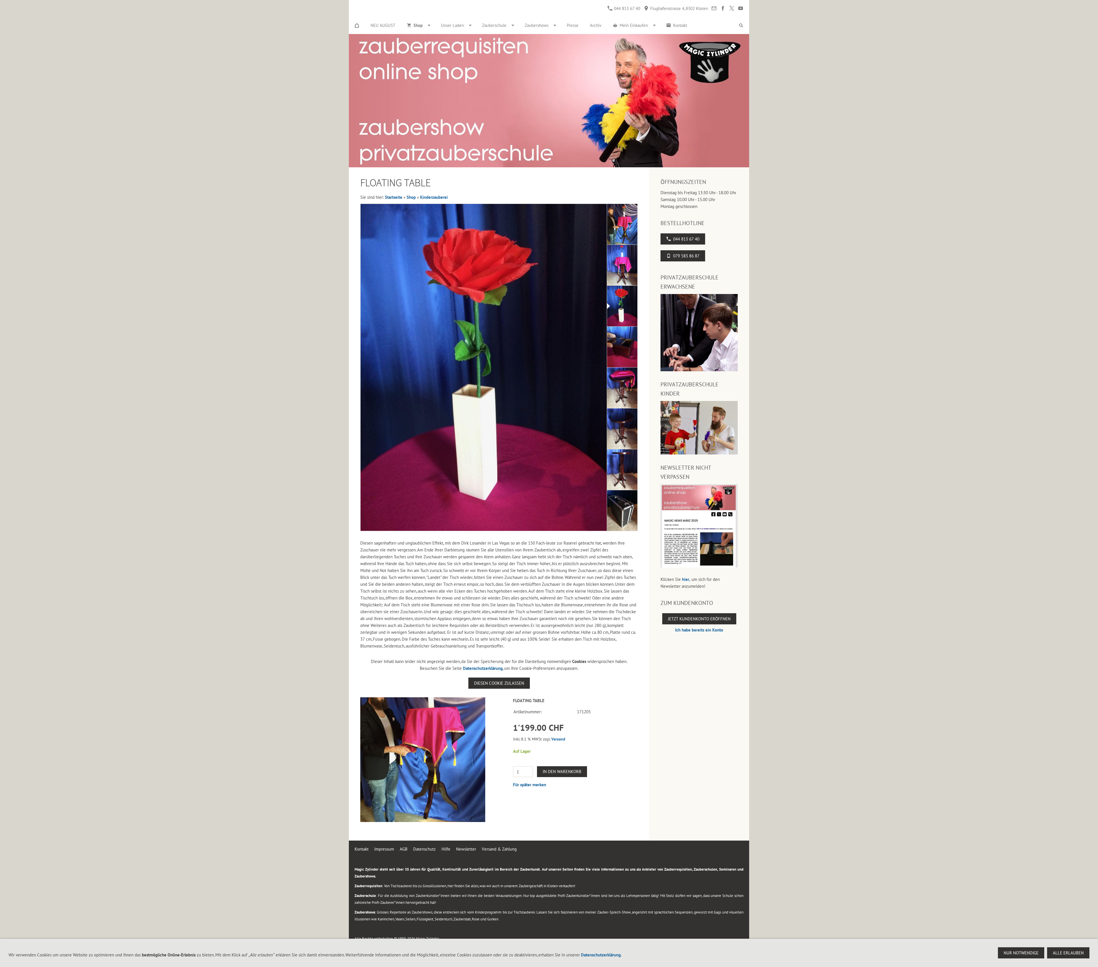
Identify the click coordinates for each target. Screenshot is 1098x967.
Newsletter (466, 849)
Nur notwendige (1021, 953)
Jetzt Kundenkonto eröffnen (699, 618)
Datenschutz (424, 849)
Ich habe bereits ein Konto (699, 630)
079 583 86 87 (686, 256)
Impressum (384, 849)
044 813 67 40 (626, 8)
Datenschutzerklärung (483, 668)
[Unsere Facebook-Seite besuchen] (723, 8)
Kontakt (362, 849)
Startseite (393, 197)
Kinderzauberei (434, 197)
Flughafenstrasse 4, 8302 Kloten (678, 8)
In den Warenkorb (562, 771)
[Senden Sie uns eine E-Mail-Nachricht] (714, 8)
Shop (411, 197)
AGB (403, 849)
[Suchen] (741, 25)
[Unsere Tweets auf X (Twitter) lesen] (732, 8)
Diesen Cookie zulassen (499, 683)
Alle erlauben (1068, 953)
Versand (558, 739)
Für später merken (529, 784)
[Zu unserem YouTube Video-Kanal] (740, 8)
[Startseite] (357, 25)
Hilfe (445, 849)
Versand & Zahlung (499, 849)
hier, (686, 579)
